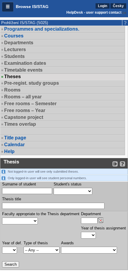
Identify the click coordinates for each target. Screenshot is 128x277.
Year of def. (12, 243)
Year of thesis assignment (103, 228)
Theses (12, 76)
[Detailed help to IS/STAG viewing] (122, 164)
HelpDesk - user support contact (93, 12)
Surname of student (19, 184)
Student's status (68, 184)
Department (91, 214)
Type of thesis (36, 243)
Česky (118, 6)
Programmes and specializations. (41, 29)
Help (9, 151)
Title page (15, 137)
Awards (67, 243)
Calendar (14, 144)
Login (102, 6)
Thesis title (11, 199)
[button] (8, 7)
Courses (14, 35)
